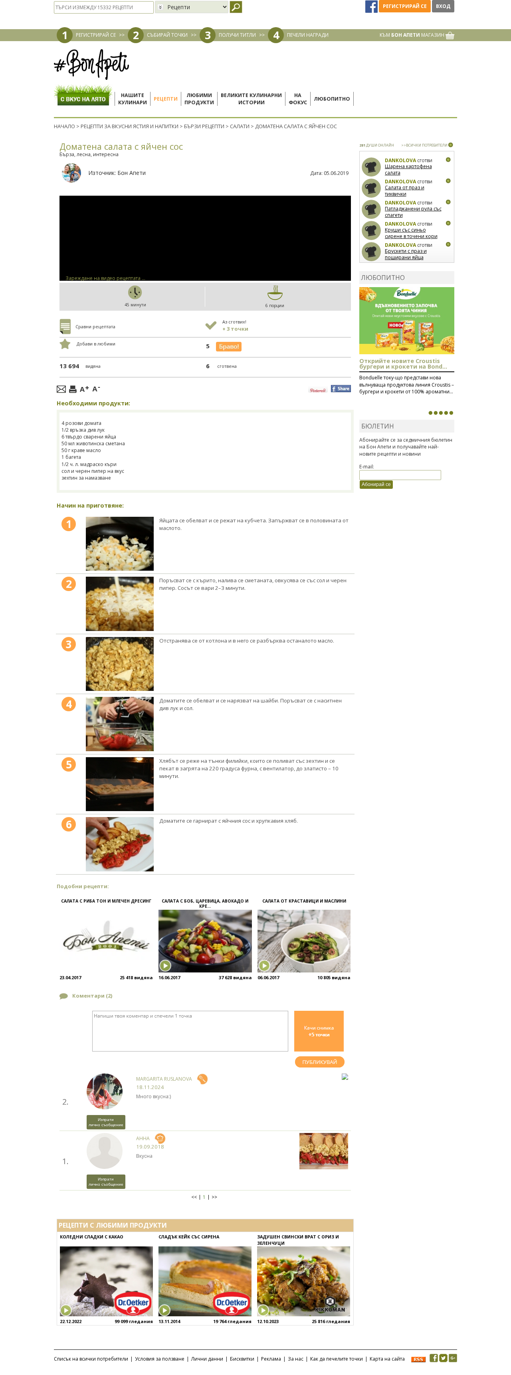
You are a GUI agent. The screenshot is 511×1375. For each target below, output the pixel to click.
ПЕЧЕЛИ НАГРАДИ (308, 35)
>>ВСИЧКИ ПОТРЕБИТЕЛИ (424, 145)
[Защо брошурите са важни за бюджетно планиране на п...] (451, 413)
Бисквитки (242, 1358)
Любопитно (332, 98)
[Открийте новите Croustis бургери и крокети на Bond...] (436, 413)
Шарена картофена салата (408, 169)
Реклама (271, 1358)
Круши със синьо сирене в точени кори (411, 233)
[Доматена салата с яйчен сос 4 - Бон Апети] (119, 724)
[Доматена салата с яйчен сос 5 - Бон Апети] (119, 784)
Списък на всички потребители (91, 1358)
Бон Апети (131, 173)
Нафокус (298, 99)
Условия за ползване (159, 1358)
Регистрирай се (405, 6)
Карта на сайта (387, 1358)
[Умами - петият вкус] (446, 413)
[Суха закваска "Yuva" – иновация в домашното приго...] (430, 413)
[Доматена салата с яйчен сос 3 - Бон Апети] (119, 664)
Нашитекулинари (132, 99)
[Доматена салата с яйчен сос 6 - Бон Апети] (119, 844)
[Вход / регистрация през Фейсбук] (372, 6)
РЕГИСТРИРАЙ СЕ (96, 35)
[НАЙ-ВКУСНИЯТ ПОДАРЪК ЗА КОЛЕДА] (441, 413)
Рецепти (166, 98)
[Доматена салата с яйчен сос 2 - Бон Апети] (119, 604)
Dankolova (400, 160)
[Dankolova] (371, 167)
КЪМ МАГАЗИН (413, 35)
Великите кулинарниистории (251, 99)
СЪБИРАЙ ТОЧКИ (167, 35)
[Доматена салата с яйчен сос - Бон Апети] (119, 544)
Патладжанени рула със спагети (413, 211)
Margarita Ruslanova (164, 1078)
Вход (443, 6)
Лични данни (207, 1358)
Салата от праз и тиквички (404, 190)
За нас (295, 1358)
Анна (143, 1138)
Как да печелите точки (336, 1358)
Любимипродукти (199, 99)
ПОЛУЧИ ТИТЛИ (237, 35)
